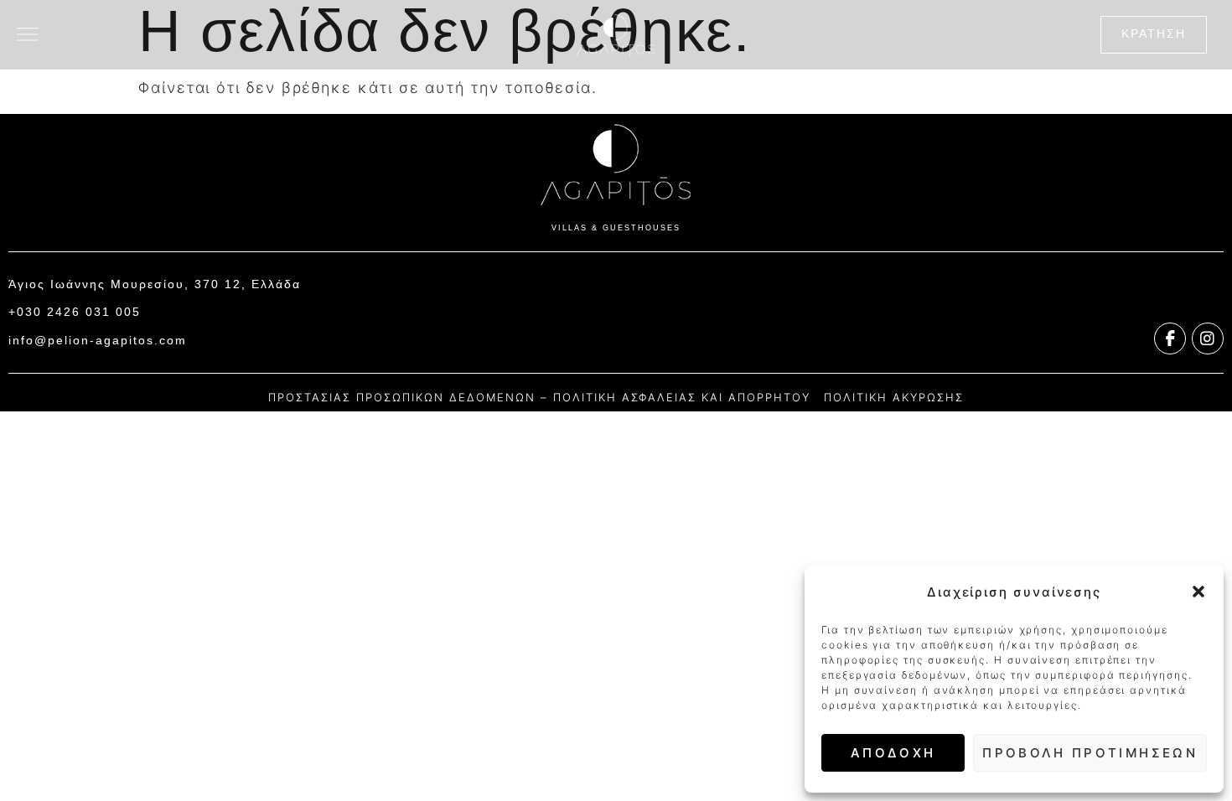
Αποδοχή (893, 753)
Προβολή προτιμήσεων (1090, 753)
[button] (1198, 591)
